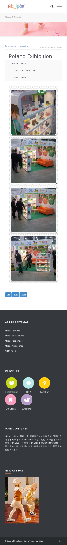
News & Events (13, 17)
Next (24, 294)
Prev (16, 294)
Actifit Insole (10, 350)
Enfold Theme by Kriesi (33, 541)
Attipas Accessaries (14, 345)
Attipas (19, 541)
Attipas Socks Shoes (14, 335)
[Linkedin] (59, 540)
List (8, 294)
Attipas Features (12, 330)
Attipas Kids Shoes (14, 340)
